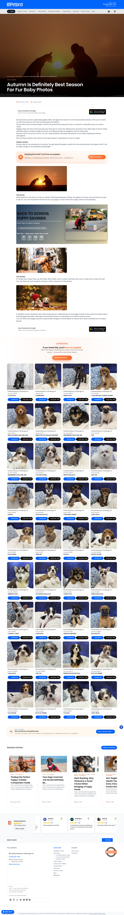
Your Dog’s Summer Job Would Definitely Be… (53, 780)
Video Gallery (42, 11)
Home (8, 76)
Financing (76, 11)
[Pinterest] (29, 900)
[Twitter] (20, 900)
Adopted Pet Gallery (54, 11)
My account (75, 851)
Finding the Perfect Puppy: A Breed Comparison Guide (20, 780)
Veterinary (82, 775)
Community (19, 76)
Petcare (87, 774)
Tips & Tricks (11, 80)
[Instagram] (13, 900)
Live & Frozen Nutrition (63, 857)
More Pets (32, 11)
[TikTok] (17, 900)
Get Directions (15, 864)
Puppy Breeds (66, 11)
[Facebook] (10, 900)
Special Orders (60, 859)
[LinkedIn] (27, 900)
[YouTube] (24, 900)
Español (57, 875)
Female (12, 393)
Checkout (74, 853)
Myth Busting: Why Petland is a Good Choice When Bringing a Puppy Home (84, 784)
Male (39, 393)
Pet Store (81, 774)
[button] (36, 825)
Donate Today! (85, 11)
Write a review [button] (19, 828)
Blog (93, 11)
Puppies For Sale (22, 11)
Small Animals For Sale (63, 855)
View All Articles (109, 748)
